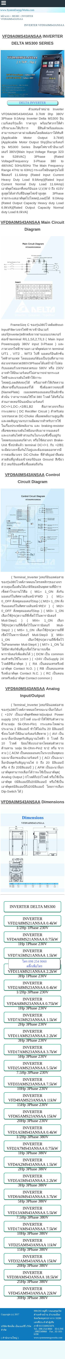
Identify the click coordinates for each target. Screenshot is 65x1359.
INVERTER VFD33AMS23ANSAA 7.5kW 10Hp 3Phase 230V (32, 1082)
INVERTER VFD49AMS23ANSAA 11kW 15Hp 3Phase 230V (32, 1098)
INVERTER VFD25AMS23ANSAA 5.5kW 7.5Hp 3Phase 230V (32, 1066)
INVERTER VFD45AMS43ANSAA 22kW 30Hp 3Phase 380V (32, 1291)
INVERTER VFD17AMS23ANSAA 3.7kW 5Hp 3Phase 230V (32, 1050)
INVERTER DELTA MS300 (32, 906)
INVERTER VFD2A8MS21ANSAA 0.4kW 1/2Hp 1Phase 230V (32, 921)
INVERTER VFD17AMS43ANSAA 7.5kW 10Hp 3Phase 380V (32, 1227)
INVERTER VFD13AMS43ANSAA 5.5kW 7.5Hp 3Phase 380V (32, 1211)
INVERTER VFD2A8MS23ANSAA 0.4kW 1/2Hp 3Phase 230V (32, 986)
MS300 (15, 16)
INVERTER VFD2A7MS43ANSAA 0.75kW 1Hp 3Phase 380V (32, 1146)
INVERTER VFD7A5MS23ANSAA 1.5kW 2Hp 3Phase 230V (32, 1018)
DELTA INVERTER (32, 102)
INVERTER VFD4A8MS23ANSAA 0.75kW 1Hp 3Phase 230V (32, 1002)
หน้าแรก (5, 16)
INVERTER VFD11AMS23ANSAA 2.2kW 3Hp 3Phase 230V (32, 1034)
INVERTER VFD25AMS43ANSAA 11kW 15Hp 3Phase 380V (32, 1243)
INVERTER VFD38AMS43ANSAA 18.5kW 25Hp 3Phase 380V (32, 1275)
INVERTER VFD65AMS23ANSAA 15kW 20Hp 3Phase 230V (32, 1114)
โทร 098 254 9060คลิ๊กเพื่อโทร (34, 964)
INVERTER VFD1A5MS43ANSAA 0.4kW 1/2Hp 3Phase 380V (32, 1130)
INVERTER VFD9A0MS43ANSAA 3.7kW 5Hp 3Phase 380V (32, 1195)
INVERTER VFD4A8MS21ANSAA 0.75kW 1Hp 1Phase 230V (32, 937)
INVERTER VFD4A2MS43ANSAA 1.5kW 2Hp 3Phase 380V (32, 1162)
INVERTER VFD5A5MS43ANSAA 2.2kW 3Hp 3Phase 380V (32, 1179)
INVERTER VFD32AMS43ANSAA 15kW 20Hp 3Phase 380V (32, 1259)
